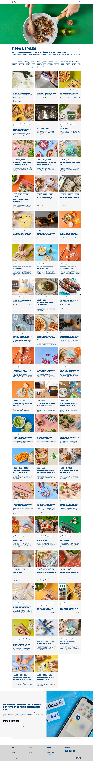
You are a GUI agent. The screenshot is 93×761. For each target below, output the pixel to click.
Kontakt (31, 750)
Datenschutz (32, 758)
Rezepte (27, 2)
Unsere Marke (15, 750)
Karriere (13, 752)
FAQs (30, 752)
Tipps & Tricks (33, 2)
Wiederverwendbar (42, 2)
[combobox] (46, 738)
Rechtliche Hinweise (40, 758)
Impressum (25, 758)
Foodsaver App (55, 2)
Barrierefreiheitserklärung (51, 758)
